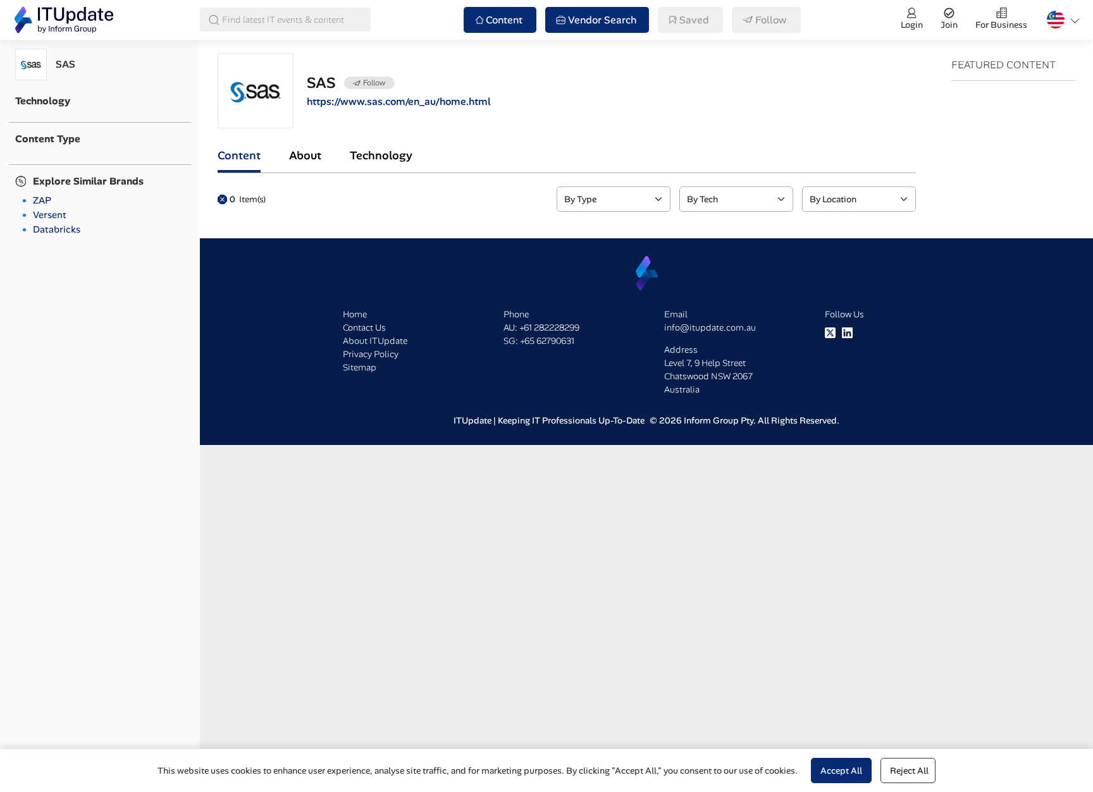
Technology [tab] (381, 155)
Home (355, 314)
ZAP (42, 200)
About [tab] (305, 155)
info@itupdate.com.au (710, 327)
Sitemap (359, 367)
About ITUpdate (375, 340)
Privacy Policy (370, 354)
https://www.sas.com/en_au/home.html (399, 101)
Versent (49, 215)
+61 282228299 (549, 327)
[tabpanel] (567, 199)
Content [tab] (239, 155)
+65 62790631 (547, 340)
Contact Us (364, 327)
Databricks (56, 229)
